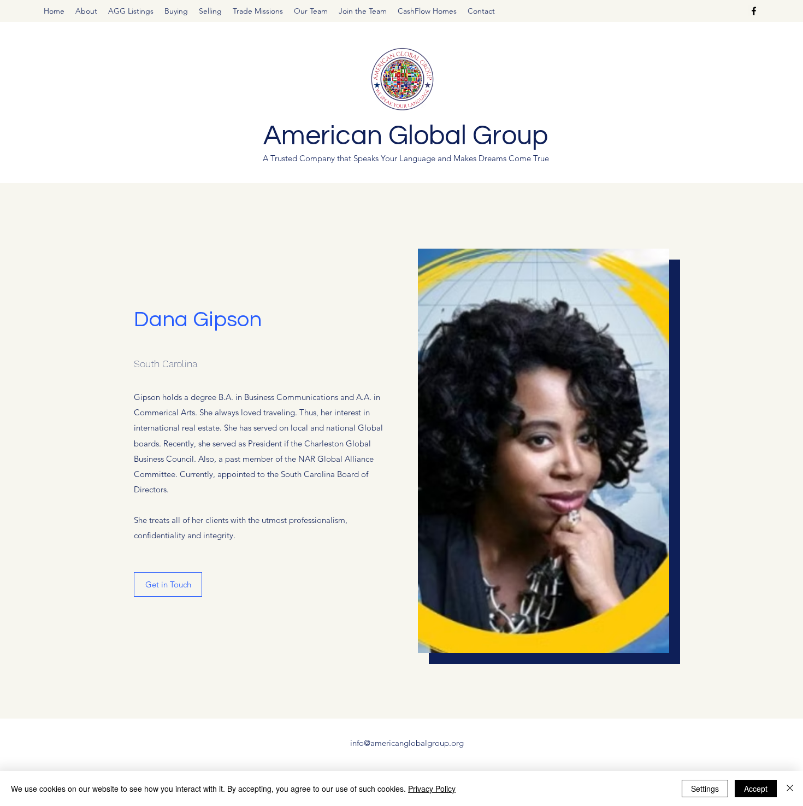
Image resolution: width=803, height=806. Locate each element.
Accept (755, 788)
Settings (705, 788)
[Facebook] (753, 10)
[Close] (789, 788)
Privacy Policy (432, 788)
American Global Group (405, 136)
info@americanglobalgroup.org (407, 743)
